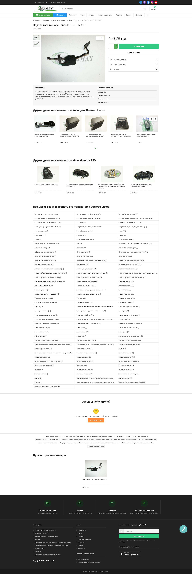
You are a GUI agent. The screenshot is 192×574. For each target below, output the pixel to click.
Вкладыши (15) (81, 235)
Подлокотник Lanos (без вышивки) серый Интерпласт (95, 135)
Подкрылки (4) (81, 298)
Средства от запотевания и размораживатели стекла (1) (53, 344)
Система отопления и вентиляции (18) (47, 340)
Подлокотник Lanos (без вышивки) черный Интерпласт (69, 135)
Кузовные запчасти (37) (126, 281)
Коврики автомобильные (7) (128, 269)
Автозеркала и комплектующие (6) (46, 214)
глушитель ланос (107, 436)
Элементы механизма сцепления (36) (47, 386)
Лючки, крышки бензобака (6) (44, 285)
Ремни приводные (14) (42, 327)
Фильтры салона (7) (41, 374)
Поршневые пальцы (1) (126, 302)
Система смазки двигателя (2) (86, 340)
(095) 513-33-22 (42, 2)
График (128, 15)
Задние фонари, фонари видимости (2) (131, 260)
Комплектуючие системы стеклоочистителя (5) (92, 273)
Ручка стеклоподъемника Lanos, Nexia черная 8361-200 (44, 135)
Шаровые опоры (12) (125, 378)
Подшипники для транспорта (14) (46, 302)
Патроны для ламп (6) (42, 290)
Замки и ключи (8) (82, 264)
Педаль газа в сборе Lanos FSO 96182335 (94, 479)
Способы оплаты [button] (119, 64)
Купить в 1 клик (134, 53)
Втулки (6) (38, 239)
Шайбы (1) (38, 378)
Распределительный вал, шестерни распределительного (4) (96, 319)
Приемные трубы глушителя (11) (129, 306)
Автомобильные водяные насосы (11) (47, 218)
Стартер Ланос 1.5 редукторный (70, 443)
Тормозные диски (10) (84, 357)
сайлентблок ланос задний (104, 439)
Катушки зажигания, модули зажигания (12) (49, 269)
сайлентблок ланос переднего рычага (89, 436)
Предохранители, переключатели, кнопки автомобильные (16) (97, 306)
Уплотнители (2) (82, 365)
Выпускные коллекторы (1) (85, 239)
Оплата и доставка (105, 15)
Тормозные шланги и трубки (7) (129, 361)
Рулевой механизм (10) (42, 332)
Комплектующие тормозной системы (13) (132, 277)
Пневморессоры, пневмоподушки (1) (89, 294)
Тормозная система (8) (126, 353)
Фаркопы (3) (39, 370)
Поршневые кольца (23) (84, 302)
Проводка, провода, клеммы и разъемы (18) (91, 311)
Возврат (91, 15)
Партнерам (72, 15)
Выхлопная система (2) (126, 239)
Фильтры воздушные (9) (85, 370)
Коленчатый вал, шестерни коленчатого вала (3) (51, 273)
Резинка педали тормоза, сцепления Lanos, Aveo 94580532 (121, 135)
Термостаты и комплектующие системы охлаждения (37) (53, 353)
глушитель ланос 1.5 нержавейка (143, 443)
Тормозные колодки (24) (127, 357)
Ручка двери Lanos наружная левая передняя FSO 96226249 (141, 185)
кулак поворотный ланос (96, 446)
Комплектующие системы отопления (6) (48, 277)
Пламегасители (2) (125, 290)
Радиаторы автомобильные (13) (129, 315)
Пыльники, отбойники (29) (85, 315)
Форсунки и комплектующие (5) (129, 374)
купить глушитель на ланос (109, 443)
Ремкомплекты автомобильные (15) (88, 323)
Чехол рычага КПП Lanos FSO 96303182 (46, 184)
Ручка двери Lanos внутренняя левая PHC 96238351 (146, 135)
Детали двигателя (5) (84, 252)
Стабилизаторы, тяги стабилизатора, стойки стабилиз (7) (95, 344)
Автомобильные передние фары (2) (88, 218)
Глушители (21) (81, 248)
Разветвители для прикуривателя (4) (47, 319)
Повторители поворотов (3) (44, 298)
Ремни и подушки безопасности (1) (130, 323)
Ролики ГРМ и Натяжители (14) (129, 327)
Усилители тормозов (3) (126, 365)
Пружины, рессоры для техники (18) (46, 315)
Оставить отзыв (96, 420)
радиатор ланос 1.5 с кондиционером (47, 439)
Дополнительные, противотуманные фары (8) (92, 260)
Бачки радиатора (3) (41, 231)
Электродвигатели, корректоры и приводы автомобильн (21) (97, 382)
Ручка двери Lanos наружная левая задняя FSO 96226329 (79, 185)
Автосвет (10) (81, 222)
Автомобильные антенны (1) (128, 214)
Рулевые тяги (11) (82, 332)
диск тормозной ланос (69, 436)
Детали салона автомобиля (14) (45, 256)
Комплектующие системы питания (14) (89, 277)
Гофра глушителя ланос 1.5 (69, 439)
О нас (82, 15)
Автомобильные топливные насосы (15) (48, 222)
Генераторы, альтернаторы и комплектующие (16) (135, 243)
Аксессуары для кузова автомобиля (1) (48, 227)
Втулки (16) (122, 235)
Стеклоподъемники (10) (84, 349)
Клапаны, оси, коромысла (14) (86, 269)
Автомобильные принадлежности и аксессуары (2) (135, 218)
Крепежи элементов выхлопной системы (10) (50, 281)
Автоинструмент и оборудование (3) (89, 214)
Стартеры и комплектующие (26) (129, 344)
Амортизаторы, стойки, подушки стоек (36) (133, 227)
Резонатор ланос (119, 439)
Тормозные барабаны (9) (43, 357)
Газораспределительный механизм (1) (47, 243)
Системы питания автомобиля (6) (130, 340)
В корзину (140, 46)
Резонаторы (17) (124, 319)
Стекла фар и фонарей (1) (43, 349)
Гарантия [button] (116, 69)
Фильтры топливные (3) (84, 374)
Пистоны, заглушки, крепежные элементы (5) (91, 290)
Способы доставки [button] (120, 60)
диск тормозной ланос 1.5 (52, 436)
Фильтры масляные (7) (126, 370)
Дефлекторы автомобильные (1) (45, 260)
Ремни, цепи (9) (82, 327)
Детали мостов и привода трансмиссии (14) (133, 252)
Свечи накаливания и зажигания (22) (131, 336)
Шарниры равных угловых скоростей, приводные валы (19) (96, 378)
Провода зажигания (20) (43, 311)
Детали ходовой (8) (125, 256)
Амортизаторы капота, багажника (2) (89, 227)
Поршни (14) (39, 306)
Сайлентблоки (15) (41, 336)
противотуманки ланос (133, 439)
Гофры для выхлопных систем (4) (45, 252)
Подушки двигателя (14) (127, 298)
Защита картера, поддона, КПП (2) (130, 264)
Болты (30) (122, 231)
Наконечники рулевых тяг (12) (86, 285)
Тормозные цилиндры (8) (85, 361)
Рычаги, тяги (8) (124, 332)
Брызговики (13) (40, 235)
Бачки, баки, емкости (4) (84, 231)
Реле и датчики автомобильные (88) (47, 323)
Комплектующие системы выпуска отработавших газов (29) (138, 273)
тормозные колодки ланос (122, 436)
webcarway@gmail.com (58, 2)
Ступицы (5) (122, 349)
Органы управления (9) (126, 285)
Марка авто (60, 15)
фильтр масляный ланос (140, 436)
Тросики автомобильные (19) (44, 365)
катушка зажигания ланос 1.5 (90, 443)
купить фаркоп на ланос (86, 439)
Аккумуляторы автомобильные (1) (130, 222)
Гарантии (119, 15)
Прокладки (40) (124, 311)
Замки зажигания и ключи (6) (44, 264)
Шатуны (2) (38, 382)
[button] (95, 148)
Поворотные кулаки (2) (126, 294)
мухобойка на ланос (125, 443)
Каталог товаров (44, 15)
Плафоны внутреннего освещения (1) (47, 294)
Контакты (139, 15)
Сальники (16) (81, 336)
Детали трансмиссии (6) (85, 256)
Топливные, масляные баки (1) (87, 353)
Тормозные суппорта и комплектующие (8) (49, 361)
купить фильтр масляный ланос (48, 443)
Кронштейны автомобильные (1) (87, 281)
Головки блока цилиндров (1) (128, 248)
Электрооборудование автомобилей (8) (132, 382)
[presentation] (98, 38)
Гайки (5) (79, 243)
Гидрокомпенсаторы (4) (42, 248)
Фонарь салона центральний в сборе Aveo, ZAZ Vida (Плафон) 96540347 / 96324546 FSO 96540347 (111, 186)
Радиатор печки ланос (149, 439)
